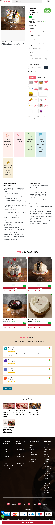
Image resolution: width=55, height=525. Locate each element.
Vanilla (38, 35)
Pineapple (32, 35)
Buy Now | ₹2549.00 (27, 522)
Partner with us (8, 456)
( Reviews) (32, 19)
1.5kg (31, 42)
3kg (31, 45)
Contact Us (7, 451)
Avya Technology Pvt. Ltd (46, 519)
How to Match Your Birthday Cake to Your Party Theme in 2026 (47, 473)
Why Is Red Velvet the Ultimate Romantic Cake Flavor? (47, 461)
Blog (5, 449)
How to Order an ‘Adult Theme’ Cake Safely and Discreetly (47, 449)
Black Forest (32, 31)
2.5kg (41, 42)
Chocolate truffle (42, 31)
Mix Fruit (41, 28)
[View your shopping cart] (48, 1)
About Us (6, 447)
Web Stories (7, 454)
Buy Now (15, 288)
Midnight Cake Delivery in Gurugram (20, 459)
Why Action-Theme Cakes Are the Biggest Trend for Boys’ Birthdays (47, 486)
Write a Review (7, 388)
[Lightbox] (23, 8)
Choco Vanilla (33, 28)
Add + (36, 82)
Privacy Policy (7, 458)
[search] (14, 1)
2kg (36, 42)
